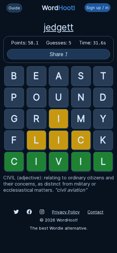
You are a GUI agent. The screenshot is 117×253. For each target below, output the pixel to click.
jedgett (58, 27)
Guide (14, 8)
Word (58, 8)
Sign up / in (97, 7)
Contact (95, 212)
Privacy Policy (66, 212)
